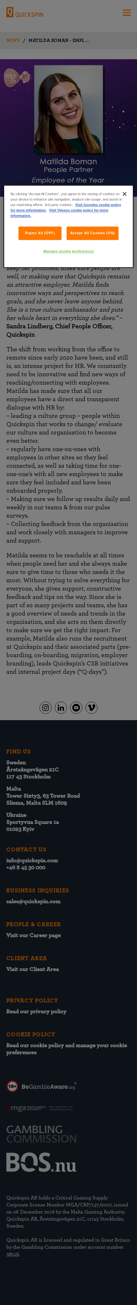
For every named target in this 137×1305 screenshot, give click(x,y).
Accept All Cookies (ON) (92, 233)
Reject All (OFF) (40, 233)
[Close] (125, 194)
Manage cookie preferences (68, 251)
